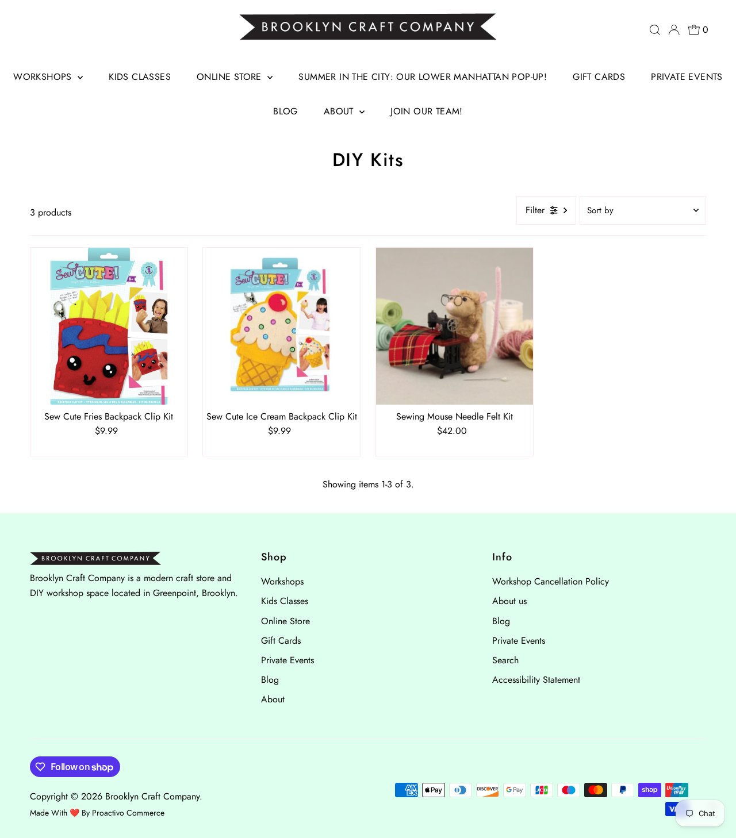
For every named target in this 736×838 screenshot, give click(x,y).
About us (509, 601)
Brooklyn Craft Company (152, 796)
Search (505, 660)
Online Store (230, 76)
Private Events (687, 76)
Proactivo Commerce (128, 812)
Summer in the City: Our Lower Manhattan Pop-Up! (422, 76)
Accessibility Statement (536, 679)
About (340, 111)
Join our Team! (426, 111)
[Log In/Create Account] (674, 30)
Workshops (44, 76)
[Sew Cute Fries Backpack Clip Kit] (108, 326)
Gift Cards (599, 76)
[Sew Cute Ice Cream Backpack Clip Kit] (281, 326)
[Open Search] (655, 30)
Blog (285, 111)
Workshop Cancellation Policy (550, 581)
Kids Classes (140, 76)
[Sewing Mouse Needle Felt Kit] (454, 326)
